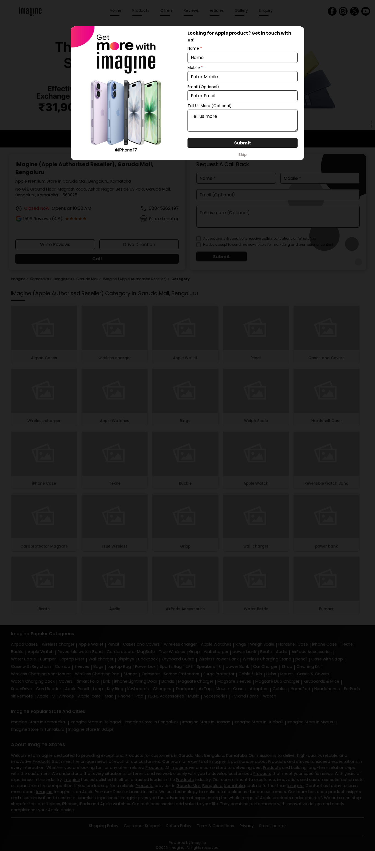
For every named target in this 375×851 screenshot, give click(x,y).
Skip (242, 154)
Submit (242, 143)
